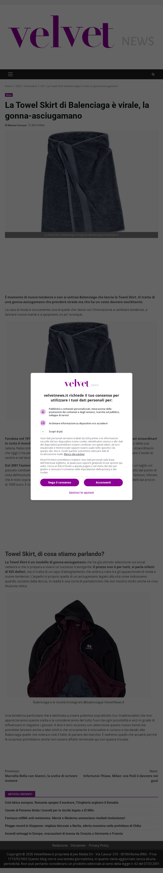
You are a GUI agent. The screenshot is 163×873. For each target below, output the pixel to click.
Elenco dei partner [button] (74, 454)
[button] (81, 431)
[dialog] (81, 436)
